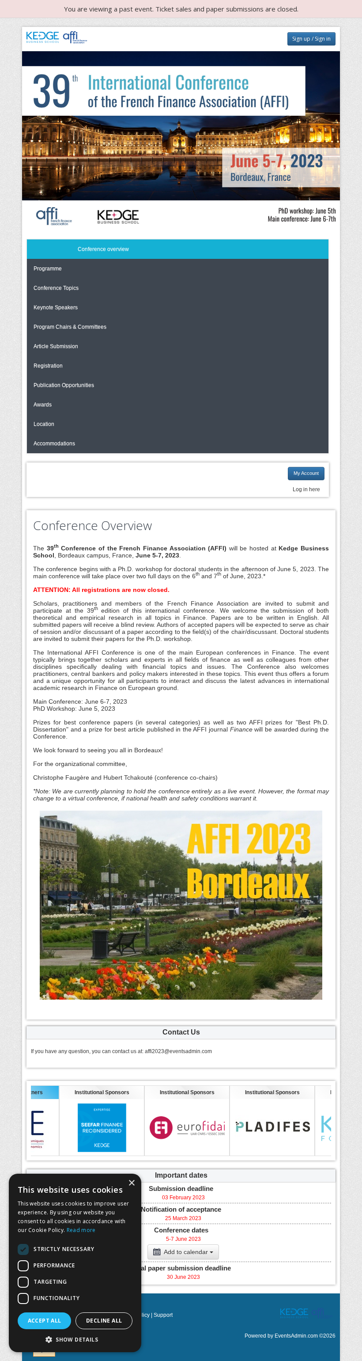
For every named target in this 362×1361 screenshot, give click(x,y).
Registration (48, 366)
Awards (43, 405)
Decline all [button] (104, 1320)
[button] (75, 1339)
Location (44, 424)
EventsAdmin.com (296, 1336)
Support (163, 1315)
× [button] (131, 1183)
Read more (81, 1230)
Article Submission (56, 346)
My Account (306, 473)
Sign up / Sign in (311, 38)
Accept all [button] (44, 1320)
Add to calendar (186, 1251)
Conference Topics (56, 288)
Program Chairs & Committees (70, 327)
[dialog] (75, 1263)
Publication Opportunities (64, 385)
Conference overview (103, 249)
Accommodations (54, 443)
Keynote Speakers (56, 307)
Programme (48, 268)
